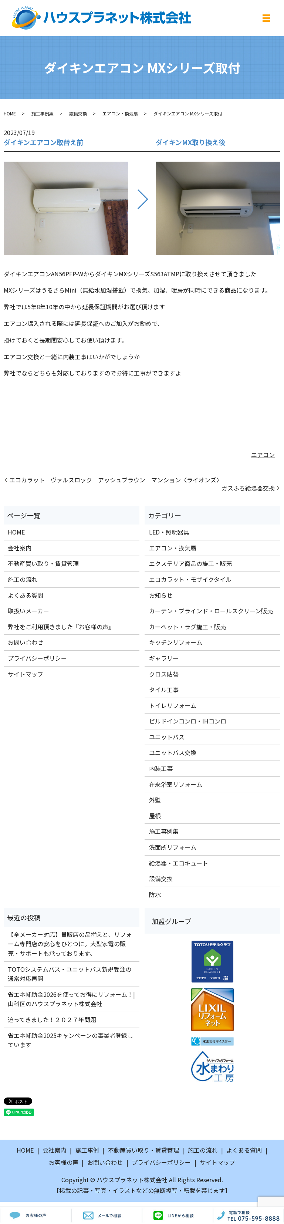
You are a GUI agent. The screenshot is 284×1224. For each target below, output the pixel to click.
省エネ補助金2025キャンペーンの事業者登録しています (70, 1040)
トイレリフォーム (172, 705)
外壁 (155, 799)
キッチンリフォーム (175, 642)
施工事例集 (42, 113)
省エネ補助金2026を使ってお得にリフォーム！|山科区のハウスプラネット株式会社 (71, 999)
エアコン (263, 454)
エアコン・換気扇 (120, 113)
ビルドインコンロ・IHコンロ (187, 720)
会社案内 (19, 547)
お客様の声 (63, 1162)
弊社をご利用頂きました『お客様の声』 (61, 626)
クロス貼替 (164, 674)
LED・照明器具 (169, 531)
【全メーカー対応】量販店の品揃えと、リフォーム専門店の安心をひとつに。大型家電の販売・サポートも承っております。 (70, 944)
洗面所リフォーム (172, 847)
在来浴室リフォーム (175, 784)
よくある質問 (25, 595)
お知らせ (161, 595)
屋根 (155, 815)
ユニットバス (167, 736)
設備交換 (78, 113)
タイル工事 (164, 689)
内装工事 (161, 768)
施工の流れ (22, 579)
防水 (155, 894)
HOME (10, 113)
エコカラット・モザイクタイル (190, 579)
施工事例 (87, 1150)
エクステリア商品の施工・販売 (190, 563)
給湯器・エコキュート (178, 863)
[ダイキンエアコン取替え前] (66, 208)
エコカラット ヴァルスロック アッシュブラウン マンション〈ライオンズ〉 (115, 480)
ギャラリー (164, 658)
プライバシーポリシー (37, 658)
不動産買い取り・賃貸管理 (43, 563)
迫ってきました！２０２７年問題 (52, 1019)
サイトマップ (25, 674)
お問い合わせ (25, 642)
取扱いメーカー (28, 610)
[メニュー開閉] (266, 18)
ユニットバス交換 (172, 752)
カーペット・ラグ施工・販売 (187, 626)
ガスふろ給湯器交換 (248, 488)
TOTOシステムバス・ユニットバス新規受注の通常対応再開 (69, 974)
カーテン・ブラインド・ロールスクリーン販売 (211, 610)
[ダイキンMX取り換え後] (218, 208)
